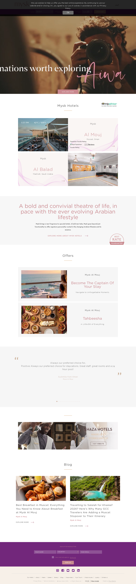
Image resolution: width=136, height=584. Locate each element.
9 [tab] (73, 401)
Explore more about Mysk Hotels (65, 236)
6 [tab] (67, 401)
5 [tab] (65, 401)
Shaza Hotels (69, 577)
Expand (73, 557)
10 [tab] (75, 401)
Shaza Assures (88, 577)
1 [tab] (56, 401)
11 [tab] (77, 401)
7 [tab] (69, 401)
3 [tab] (61, 401)
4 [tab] (63, 401)
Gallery (56, 577)
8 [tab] (71, 401)
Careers (49, 577)
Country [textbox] (61, 551)
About (37, 577)
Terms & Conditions (49, 581)
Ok (68, 12)
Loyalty (97, 577)
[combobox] (68, 552)
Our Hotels (30, 577)
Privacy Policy (37, 581)
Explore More (68, 92)
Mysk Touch (78, 577)
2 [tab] (59, 401)
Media (43, 577)
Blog (61, 577)
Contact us (105, 577)
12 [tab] (79, 401)
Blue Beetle (112, 581)
